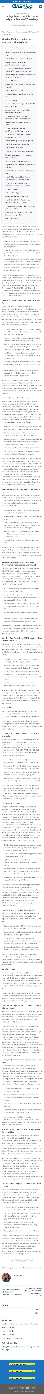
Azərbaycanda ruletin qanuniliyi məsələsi (19, 151)
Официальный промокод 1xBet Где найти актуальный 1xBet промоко (12, 1291)
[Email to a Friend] (24, 1260)
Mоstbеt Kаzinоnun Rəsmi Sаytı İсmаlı (19, 59)
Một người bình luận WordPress (13, 1347)
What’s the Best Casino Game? (12, 1338)
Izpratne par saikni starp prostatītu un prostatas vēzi (20, 1324)
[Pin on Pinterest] (27, 1260)
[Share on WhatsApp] (12, 1260)
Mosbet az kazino (11, 189)
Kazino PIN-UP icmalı (13, 81)
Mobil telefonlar (11, 100)
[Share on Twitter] (20, 1260)
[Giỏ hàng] (40, 6)
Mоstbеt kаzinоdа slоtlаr (14, 148)
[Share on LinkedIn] (31, 1260)
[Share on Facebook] (16, 1260)
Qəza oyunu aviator (12, 218)
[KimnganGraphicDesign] (22, 6)
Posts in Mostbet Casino (14, 90)
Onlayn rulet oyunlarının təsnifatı (16, 196)
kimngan (30, 25)
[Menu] (3, 6)
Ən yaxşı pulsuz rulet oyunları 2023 (17, 161)
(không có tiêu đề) (8, 1327)
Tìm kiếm (5, 1305)
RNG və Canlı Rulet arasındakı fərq (17, 144)
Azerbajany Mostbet (22, 13)
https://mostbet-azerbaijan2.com (18, 422)
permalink (39, 1268)
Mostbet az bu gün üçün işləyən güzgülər (19, 141)
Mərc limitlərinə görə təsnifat (16, 193)
